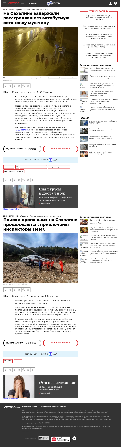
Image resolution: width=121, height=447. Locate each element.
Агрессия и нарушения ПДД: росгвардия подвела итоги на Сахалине (99, 18)
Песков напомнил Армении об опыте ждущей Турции (103, 122)
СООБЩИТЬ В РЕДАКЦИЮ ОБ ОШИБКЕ (53, 406)
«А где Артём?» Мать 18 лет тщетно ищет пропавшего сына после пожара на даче (103, 261)
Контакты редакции (29, 406)
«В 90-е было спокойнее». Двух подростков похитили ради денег (102, 69)
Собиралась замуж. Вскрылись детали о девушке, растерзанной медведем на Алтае (102, 85)
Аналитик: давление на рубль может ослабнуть (102, 145)
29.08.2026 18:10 (9, 216)
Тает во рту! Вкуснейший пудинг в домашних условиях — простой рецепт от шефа (102, 222)
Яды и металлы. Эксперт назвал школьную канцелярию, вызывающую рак (101, 93)
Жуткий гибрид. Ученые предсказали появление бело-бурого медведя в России (104, 253)
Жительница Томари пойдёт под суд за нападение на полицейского (99, 27)
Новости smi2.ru (11, 209)
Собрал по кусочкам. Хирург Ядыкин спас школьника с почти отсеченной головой (103, 237)
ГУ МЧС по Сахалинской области (15, 284)
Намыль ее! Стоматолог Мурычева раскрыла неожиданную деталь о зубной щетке (102, 245)
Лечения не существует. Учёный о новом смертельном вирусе (102, 77)
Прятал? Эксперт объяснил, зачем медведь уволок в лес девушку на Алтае (102, 109)
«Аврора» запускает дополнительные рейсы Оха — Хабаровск (98, 46)
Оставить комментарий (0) (60, 149)
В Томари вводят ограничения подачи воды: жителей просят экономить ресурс (99, 37)
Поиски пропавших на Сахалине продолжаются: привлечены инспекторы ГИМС (99, 55)
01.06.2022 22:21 (8, 9)
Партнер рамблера (30, 438)
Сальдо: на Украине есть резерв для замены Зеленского (102, 129)
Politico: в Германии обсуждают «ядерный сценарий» (100, 153)
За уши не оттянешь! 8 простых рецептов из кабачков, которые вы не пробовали (104, 229)
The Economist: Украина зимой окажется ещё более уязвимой (100, 137)
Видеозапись (22, 130)
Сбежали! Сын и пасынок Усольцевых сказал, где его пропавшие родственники (104, 101)
